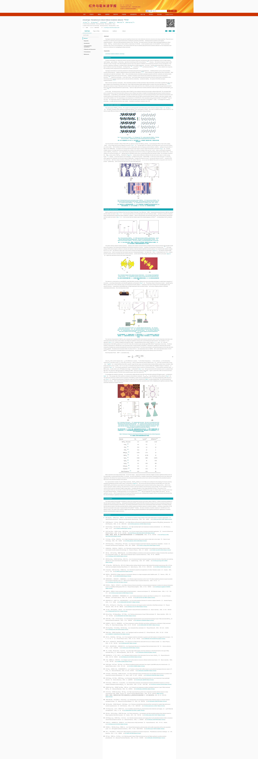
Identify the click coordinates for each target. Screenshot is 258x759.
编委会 (99, 14)
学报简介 (91, 14)
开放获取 (124, 14)
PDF (127, 20)
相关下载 (143, 14)
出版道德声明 (133, 14)
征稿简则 (107, 14)
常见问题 (159, 14)
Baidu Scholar (168, 519)
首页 (84, 14)
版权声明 (115, 14)
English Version (169, 14)
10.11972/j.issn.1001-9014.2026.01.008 (111, 27)
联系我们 (151, 14)
